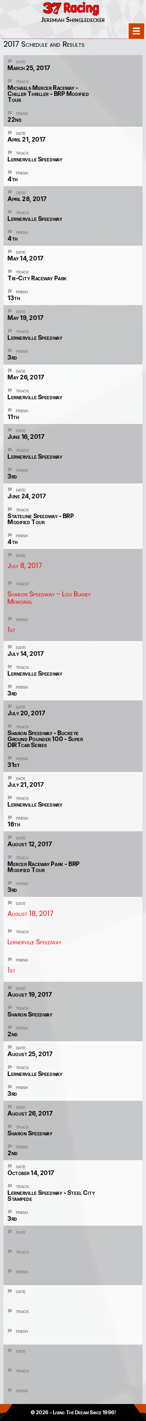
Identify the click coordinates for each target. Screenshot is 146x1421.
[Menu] (136, 31)
